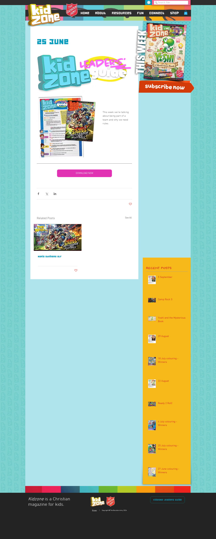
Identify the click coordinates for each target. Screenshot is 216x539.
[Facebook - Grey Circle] (148, 2)
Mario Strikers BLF (50, 256)
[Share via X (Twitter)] (46, 193)
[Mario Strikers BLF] (58, 237)
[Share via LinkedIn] (55, 193)
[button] (100, 13)
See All (128, 217)
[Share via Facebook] (38, 193)
